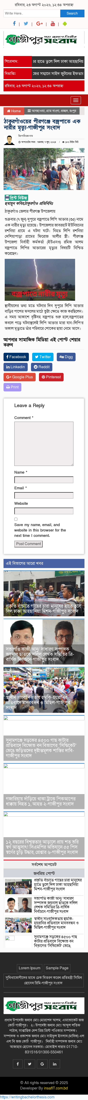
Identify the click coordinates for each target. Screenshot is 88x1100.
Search (72, 13)
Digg (68, 357)
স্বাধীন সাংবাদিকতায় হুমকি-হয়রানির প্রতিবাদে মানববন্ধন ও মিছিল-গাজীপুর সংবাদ (38, 703)
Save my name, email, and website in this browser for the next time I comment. (40, 530)
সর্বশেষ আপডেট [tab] (44, 864)
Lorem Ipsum (29, 968)
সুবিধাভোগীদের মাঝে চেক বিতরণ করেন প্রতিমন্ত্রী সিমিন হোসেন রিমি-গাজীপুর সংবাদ (44, 980)
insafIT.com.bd (56, 1088)
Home (15, 111)
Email (20, 488)
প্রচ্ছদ (64, 110)
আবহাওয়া (38, 110)
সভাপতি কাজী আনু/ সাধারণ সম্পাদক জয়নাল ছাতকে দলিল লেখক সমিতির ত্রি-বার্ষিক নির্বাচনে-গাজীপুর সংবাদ (40, 654)
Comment (23, 417)
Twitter (44, 357)
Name (20, 472)
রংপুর (72, 110)
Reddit (44, 367)
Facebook (17, 357)
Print (14, 387)
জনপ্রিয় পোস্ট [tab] (44, 873)
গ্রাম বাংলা (52, 110)
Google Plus (22, 377)
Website (21, 503)
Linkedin (17, 367)
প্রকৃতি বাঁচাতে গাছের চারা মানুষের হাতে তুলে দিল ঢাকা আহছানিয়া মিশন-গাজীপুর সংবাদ (43, 608)
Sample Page (57, 968)
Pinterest (53, 377)
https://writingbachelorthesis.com (27, 1097)
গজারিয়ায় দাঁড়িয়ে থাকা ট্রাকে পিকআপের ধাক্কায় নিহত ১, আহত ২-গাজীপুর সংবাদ (41, 801)
